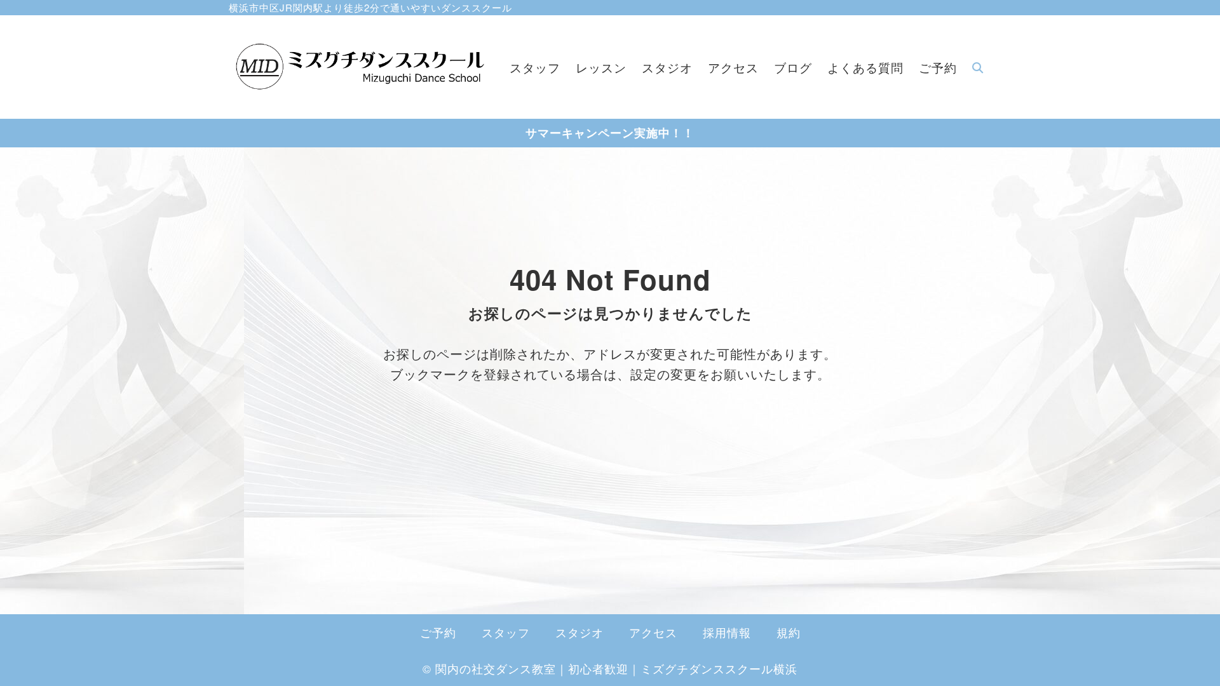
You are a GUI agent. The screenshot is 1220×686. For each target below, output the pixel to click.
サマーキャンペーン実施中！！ (610, 132)
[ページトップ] (1191, 657)
